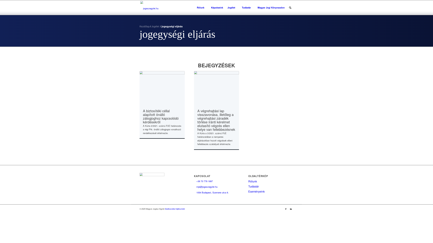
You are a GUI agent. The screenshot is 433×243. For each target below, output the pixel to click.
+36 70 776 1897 (203, 181)
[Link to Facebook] (285, 208)
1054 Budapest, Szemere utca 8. (211, 192)
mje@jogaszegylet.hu (206, 186)
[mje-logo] (149, 7)
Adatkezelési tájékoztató (175, 208)
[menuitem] (202, 7)
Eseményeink (256, 191)
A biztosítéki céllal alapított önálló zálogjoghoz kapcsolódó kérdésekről (161, 116)
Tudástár (253, 186)
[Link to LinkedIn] (290, 208)
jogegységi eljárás (177, 34)
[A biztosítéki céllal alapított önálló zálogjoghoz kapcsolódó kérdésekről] (162, 88)
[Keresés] (290, 7)
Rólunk (252, 181)
